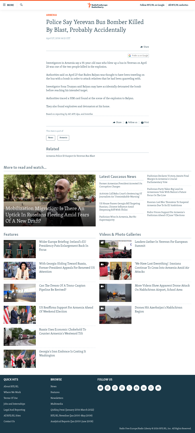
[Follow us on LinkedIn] (144, 388)
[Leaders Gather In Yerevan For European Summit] (115, 249)
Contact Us (9, 421)
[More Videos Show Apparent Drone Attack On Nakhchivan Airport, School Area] (115, 293)
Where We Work (12, 392)
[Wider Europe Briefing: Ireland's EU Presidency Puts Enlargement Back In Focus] (20, 249)
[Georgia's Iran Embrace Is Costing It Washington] (20, 359)
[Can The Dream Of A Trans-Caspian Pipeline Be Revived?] (20, 293)
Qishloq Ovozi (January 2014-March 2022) (72, 410)
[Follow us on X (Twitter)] (129, 388)
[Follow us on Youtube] (100, 388)
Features (55, 392)
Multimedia (57, 404)
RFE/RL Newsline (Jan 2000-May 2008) (72, 416)
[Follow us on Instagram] (115, 388)
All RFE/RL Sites (12, 416)
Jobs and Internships (14, 404)
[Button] (144, 47)
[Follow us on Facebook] (136, 388)
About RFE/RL (11, 386)
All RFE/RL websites (178, 5)
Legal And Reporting (14, 410)
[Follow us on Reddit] (107, 388)
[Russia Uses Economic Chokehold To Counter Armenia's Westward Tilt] (20, 337)
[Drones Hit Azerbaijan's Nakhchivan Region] (115, 315)
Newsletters (57, 398)
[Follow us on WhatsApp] (151, 388)
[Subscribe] (158, 388)
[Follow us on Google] (122, 388)
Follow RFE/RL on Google (152, 5)
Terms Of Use (11, 398)
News (54, 386)
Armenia (51, 15)
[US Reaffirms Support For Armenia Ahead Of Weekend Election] (20, 315)
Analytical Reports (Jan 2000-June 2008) (72, 421)
